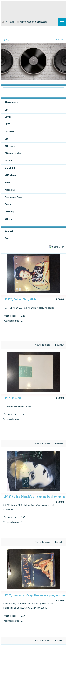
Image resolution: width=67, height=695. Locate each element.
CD (6, 139)
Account (9, 22)
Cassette (9, 131)
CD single (10, 146)
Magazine (10, 190)
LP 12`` (8, 40)
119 (14, 616)
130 (14, 414)
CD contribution (13, 153)
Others (8, 219)
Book (7, 182)
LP (6, 110)
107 (14, 517)
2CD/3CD (9, 161)
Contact (9, 231)
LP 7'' (7, 124)
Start (7, 238)
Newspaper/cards (14, 197)
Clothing (9, 212)
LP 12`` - (33, 9)
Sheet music (11, 102)
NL (62, 40)
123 (14, 315)
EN (57, 40)
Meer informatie (42, 345)
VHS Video (10, 175)
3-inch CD (10, 168)
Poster (8, 204)
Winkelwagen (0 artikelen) (33, 22)
